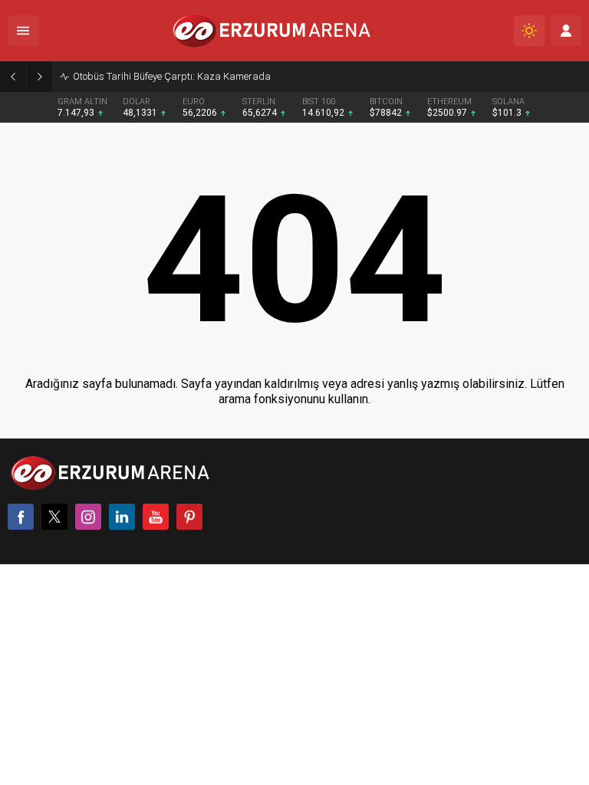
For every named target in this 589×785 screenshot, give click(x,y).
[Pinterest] (189, 517)
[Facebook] (21, 517)
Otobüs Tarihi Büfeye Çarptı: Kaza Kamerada (172, 76)
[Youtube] (156, 517)
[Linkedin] (122, 517)
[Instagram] (88, 517)
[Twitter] (54, 517)
